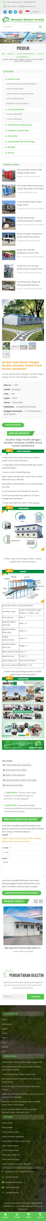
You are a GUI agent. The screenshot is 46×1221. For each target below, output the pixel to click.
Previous (36, 901)
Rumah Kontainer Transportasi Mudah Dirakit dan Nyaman (29, 235)
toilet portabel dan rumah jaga (21, 141)
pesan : (6, 858)
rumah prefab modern (10, 1132)
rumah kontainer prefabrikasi (13, 1137)
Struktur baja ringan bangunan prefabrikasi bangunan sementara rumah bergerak (20, 795)
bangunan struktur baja (18, 130)
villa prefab (13, 136)
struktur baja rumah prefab (16, 770)
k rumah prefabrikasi (14, 114)
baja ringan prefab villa (11, 1155)
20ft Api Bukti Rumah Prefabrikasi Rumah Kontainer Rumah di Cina (29, 220)
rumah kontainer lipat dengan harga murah (29, 203)
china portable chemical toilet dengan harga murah (29, 171)
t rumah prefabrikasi (14, 119)
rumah (4, 1019)
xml (3, 1051)
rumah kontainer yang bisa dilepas (19, 94)
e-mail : (6, 847)
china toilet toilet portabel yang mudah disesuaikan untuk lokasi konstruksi (30, 187)
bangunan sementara (14, 785)
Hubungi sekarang (13, 425)
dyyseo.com (23, 1209)
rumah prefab (7, 1123)
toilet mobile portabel (10, 1146)
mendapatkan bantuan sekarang (21, 892)
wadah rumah (14, 79)
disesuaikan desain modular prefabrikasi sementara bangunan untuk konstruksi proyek (23, 808)
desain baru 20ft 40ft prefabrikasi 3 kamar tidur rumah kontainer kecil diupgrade (28, 252)
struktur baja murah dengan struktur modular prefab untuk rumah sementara (22, 840)
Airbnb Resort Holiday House (20, 125)
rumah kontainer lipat (14, 89)
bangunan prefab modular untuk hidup (21, 780)
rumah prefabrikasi (25, 53)
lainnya (11, 153)
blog (3, 1042)
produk (10, 53)
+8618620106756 (29, 2)
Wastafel (11, 147)
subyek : (6, 834)
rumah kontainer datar (15, 99)
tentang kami (7, 1024)
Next (41, 901)
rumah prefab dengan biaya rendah (16, 1141)
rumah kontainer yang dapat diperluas (21, 84)
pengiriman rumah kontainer (17, 103)
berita (4, 1038)
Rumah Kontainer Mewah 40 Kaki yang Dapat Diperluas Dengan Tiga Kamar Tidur (28, 284)
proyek (4, 1033)
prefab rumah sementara (15, 775)
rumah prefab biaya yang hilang (18, 765)
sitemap (5, 1047)
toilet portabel (7, 1127)
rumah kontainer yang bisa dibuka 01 (16, 1164)
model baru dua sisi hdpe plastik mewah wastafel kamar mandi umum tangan (30, 268)
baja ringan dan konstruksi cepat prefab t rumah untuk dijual (24, 948)
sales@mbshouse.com (27, 6)
